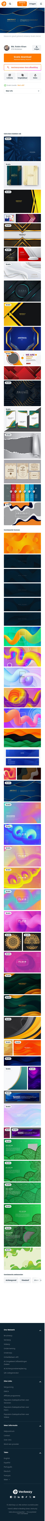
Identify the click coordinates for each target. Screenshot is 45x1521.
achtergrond (11, 1391)
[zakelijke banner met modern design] (22, 385)
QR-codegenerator (11, 1483)
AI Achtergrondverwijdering (15, 1479)
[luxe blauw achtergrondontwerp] (22, 365)
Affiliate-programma (12, 1506)
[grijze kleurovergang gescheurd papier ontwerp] (22, 472)
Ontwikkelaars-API (11, 1467)
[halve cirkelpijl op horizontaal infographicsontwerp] (22, 519)
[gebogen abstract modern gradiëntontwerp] (22, 852)
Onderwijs (8, 1463)
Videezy (7, 1455)
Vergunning (8, 1497)
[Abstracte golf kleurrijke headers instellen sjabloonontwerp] (22, 446)
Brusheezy (8, 1446)
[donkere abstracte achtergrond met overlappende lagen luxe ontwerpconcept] (22, 317)
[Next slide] (35, 1391)
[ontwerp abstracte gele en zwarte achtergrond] (22, 204)
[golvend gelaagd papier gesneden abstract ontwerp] (22, 540)
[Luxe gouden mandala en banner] (13, 1000)
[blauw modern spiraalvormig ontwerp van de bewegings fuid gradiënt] (22, 874)
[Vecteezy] (3, 3)
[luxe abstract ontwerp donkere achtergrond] (22, 420)
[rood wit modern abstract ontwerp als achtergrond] (15, 281)
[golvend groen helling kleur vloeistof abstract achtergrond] (22, 1369)
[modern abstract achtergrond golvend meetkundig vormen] (22, 1087)
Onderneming (9, 1459)
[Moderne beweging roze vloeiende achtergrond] (22, 1020)
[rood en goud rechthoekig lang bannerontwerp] (22, 399)
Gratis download (22, 57)
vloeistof (25, 1391)
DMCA (6, 1502)
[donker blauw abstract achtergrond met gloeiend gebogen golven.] (22, 588)
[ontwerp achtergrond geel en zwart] (22, 341)
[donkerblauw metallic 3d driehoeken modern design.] (22, 151)
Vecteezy (7, 1450)
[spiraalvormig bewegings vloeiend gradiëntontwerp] (22, 917)
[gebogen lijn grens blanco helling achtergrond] (15, 1153)
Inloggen (32, 4)
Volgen (36, 49)
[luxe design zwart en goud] (22, 247)
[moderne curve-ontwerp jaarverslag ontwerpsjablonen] (9, 221)
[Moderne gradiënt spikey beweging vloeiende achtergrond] (22, 939)
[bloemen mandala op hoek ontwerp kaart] (11, 266)
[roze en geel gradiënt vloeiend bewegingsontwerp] (22, 896)
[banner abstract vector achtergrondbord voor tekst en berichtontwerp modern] (16, 230)
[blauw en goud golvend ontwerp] (22, 830)
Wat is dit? (21, 85)
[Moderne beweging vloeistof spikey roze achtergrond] (22, 961)
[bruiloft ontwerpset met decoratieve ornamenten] (22, 498)
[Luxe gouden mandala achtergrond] (13, 981)
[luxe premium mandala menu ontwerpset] (22, 178)
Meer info (9, 94)
